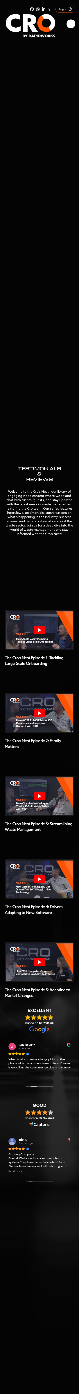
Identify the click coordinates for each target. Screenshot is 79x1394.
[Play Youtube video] (39, 630)
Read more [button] (15, 1171)
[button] (71, 23)
